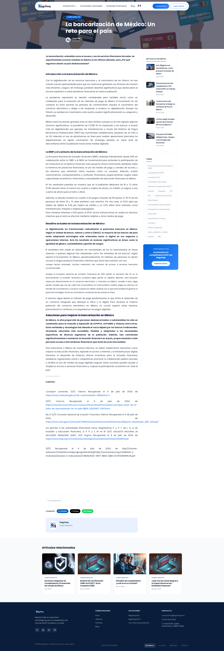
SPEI (159, 237)
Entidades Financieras (163, 196)
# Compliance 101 (54, 501)
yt (49, 630)
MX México (150, 645)
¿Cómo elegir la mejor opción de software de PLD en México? (165, 122)
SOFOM (150, 237)
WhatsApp (87, 511)
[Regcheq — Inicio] (62, 612)
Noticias (151, 191)
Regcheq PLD (134, 615)
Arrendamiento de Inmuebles (159, 205)
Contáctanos (161, 6)
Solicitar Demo (160, 263)
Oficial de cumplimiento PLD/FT (159, 186)
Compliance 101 (73, 17)
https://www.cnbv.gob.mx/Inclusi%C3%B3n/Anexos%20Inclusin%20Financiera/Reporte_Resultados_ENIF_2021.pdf (102, 421)
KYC (149, 196)
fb (55, 630)
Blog (97, 626)
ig (43, 630)
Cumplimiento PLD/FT (156, 173)
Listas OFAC (152, 214)
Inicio (97, 615)
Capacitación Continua (157, 218)
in (37, 630)
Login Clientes (178, 6)
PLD (171, 191)
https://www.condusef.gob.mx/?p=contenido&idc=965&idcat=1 (78, 395)
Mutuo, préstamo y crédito (158, 232)
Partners (98, 623)
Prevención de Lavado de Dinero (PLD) (160, 167)
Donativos (152, 223)
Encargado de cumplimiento (159, 209)
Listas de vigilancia (155, 228)
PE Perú (184, 645)
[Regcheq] (44, 6)
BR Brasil (173, 645)
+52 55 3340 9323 (169, 619)
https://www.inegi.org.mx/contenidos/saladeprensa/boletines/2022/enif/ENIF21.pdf (87, 438)
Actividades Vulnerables (157, 182)
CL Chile (162, 645)
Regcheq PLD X (135, 619)
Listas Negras (153, 200)
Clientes (98, 619)
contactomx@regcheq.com (173, 615)
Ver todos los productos (139, 623)
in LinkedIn (62, 511)
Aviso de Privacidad (109, 645)
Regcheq (76, 38)
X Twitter (75, 511)
